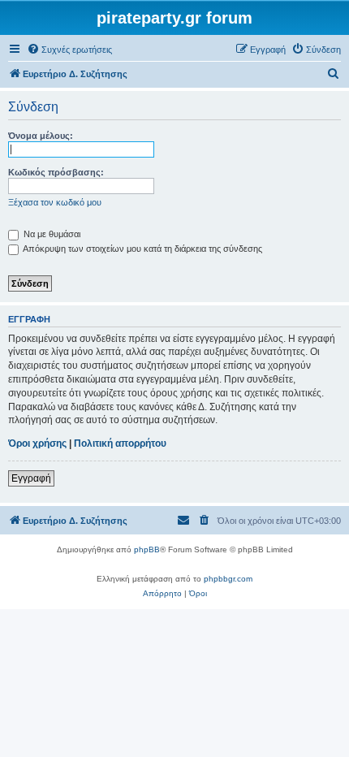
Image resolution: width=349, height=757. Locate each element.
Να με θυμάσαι (50, 234)
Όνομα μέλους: (40, 136)
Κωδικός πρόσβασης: (56, 172)
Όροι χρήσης (37, 443)
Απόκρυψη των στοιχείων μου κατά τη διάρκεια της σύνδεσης (141, 248)
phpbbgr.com (228, 578)
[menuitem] (69, 49)
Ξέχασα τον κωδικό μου (54, 202)
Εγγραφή (31, 478)
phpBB (147, 549)
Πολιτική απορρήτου (120, 443)
